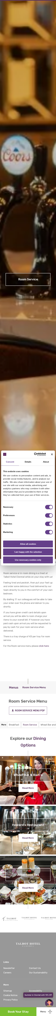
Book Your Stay (18, 1011)
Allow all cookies (28, 544)
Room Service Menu (34, 687)
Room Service (30, 724)
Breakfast (14, 724)
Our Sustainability (38, 972)
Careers (7, 972)
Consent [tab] (10, 462)
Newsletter (9, 968)
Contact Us (35, 968)
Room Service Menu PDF (29, 710)
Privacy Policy (10, 999)
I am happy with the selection (28, 552)
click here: (44, 646)
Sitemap (7, 991)
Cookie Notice (10, 995)
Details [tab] (28, 462)
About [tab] (46, 462)
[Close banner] (52, 454)
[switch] (49, 515)
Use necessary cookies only (28, 560)
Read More (28, 788)
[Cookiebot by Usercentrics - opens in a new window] (34, 454)
